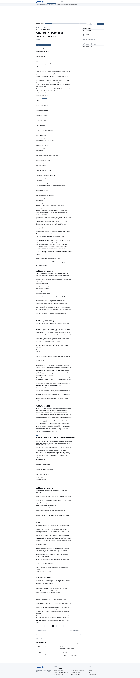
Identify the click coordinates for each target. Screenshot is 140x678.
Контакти (76, 1)
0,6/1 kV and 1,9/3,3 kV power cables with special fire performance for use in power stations (70, 654)
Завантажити (100, 23)
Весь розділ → (78, 643)
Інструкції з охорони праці (58, 670)
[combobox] (96, 1)
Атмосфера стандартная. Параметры (45, 654)
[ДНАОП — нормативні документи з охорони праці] (40, 2)
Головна (37, 4)
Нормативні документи (51, 1)
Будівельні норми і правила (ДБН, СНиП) (61, 672)
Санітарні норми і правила (75, 672)
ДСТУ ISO (44, 98)
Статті (66, 1)
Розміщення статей (92, 674)
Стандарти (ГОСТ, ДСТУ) (53, 4)
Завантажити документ (44, 45)
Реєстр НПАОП (60, 1)
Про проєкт (71, 1)
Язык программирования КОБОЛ (67, 648)
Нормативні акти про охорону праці (77, 670)
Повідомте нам (55, 638)
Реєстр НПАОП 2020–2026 (58, 674)
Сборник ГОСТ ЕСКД (41, 646)
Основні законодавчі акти (75, 668)
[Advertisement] (70, 14)
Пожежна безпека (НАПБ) (75, 674)
